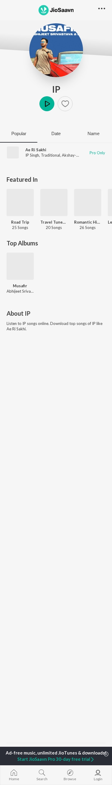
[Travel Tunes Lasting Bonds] (53, 202)
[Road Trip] (20, 202)
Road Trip (20, 222)
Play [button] (46, 103)
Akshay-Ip (71, 155)
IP (56, 89)
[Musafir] (20, 266)
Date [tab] (56, 133)
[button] (65, 103)
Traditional (50, 155)
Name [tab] (93, 133)
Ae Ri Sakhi (35, 149)
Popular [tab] (18, 133)
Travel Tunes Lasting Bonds (53, 222)
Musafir (20, 285)
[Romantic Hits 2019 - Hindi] (87, 202)
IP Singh (32, 155)
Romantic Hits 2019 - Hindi (87, 222)
